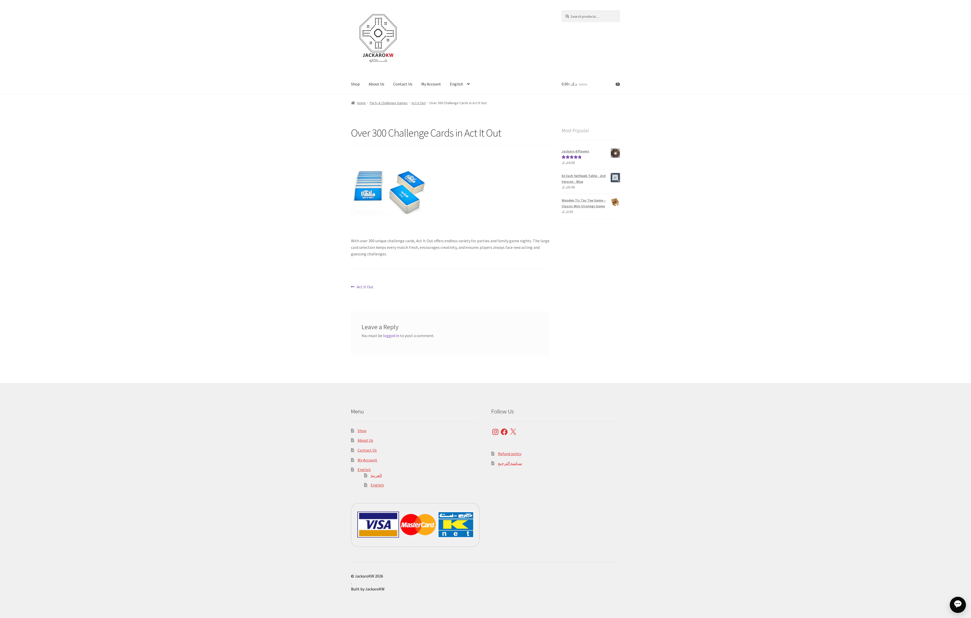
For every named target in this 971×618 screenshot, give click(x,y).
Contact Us (402, 83)
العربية (376, 475)
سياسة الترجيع (510, 463)
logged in (391, 335)
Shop (355, 83)
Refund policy (509, 453)
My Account (431, 83)
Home (361, 103)
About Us (376, 83)
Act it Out (418, 103)
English (456, 83)
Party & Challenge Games (389, 103)
